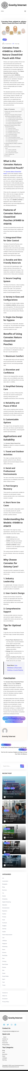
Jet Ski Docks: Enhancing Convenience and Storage (14, 747)
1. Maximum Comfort (11, 128)
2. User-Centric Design (11, 151)
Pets (3, 958)
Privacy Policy (5, 1001)
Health (6, 810)
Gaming (4, 928)
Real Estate (5, 964)
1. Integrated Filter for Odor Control (14, 117)
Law (3, 937)
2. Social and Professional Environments (15, 139)
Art (3, 878)
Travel (3, 985)
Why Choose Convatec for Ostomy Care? (12, 147)
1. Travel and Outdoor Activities (13, 137)
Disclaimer (5, 998)
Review (4, 967)
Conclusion (7, 156)
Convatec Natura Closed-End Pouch (14, 721)
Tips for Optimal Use (9, 154)
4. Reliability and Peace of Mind (13, 132)
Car (3, 893)
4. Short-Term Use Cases (12, 141)
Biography (4, 884)
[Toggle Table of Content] (21, 109)
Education (4, 905)
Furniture (4, 923)
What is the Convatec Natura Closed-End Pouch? (13, 112)
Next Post (22, 749)
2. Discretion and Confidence (13, 129)
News (3, 949)
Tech (13, 788)
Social (3, 973)
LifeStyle (4, 940)
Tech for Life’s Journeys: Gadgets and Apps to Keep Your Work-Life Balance (14, 753)
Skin (3, 970)
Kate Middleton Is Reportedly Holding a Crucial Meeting (15, 668)
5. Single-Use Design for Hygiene (14, 123)
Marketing (4, 946)
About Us (4, 995)
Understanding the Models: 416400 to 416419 (13, 144)
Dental (4, 896)
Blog (5, 39)
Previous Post (7, 744)
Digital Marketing (6, 902)
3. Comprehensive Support (12, 152)
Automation (5, 881)
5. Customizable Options (12, 134)
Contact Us (5, 993)
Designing (4, 899)
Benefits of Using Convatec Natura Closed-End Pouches (13, 126)
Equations (4, 911)
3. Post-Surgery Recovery (12, 140)
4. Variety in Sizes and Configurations (14, 122)
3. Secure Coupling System (12, 120)
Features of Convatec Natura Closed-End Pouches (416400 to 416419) (13, 115)
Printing (4, 961)
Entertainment (5, 908)
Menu (2, 11)
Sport (3, 979)
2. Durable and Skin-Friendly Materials (15, 119)
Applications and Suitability (11, 136)
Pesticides (4, 955)
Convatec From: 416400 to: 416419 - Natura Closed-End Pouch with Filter (14, 718)
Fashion (4, 914)
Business (7, 788)
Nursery (4, 952)
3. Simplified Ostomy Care (12, 131)
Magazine (4, 943)
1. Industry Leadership (11, 149)
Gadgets (4, 925)
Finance (4, 917)
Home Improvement (7, 934)
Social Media (5, 976)
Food (3, 920)
